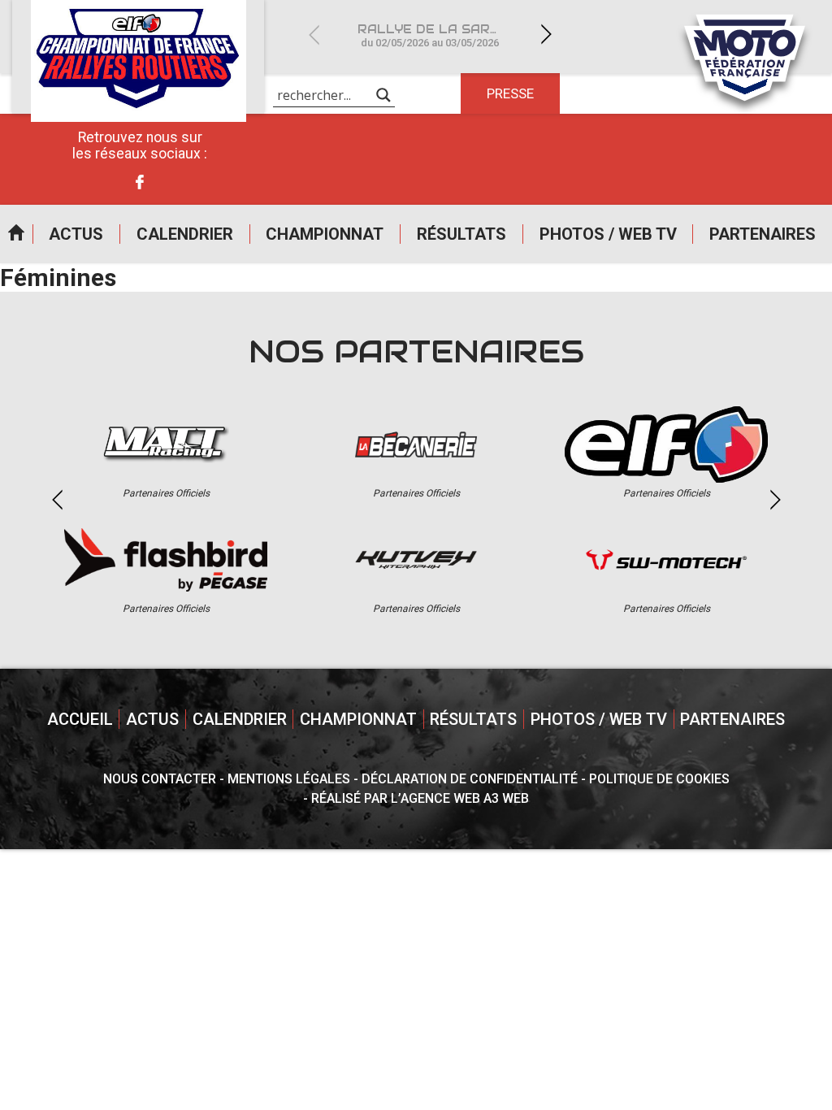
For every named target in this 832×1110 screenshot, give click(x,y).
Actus (76, 234)
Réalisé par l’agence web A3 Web (420, 798)
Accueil (16, 234)
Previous (313, 34)
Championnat (325, 234)
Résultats (461, 234)
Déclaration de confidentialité (470, 779)
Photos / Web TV (608, 234)
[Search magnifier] (383, 95)
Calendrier (184, 234)
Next (546, 34)
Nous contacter (159, 779)
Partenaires (762, 234)
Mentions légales (289, 779)
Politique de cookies (659, 779)
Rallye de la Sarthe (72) (440, 35)
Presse (510, 93)
